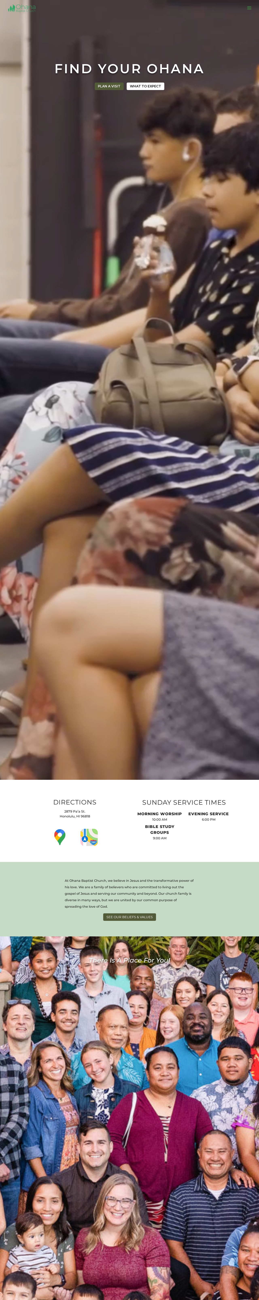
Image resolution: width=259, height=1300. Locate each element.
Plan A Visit (109, 86)
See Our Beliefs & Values (129, 917)
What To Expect (145, 86)
